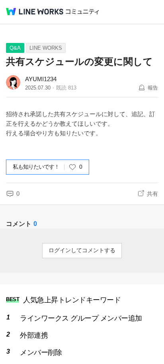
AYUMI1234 (41, 79)
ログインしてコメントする (82, 250)
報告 (153, 88)
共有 (152, 194)
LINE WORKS (45, 48)
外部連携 (34, 335)
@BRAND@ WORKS (34, 11)
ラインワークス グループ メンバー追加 (81, 318)
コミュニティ (82, 12)
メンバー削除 (41, 352)
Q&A (15, 48)
